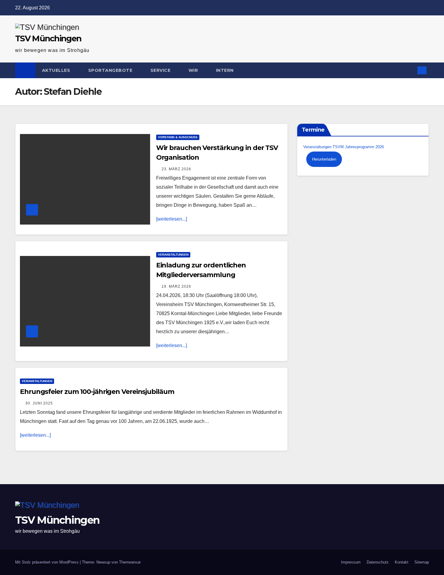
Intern (225, 70)
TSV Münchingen (48, 38)
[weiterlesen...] (171, 219)
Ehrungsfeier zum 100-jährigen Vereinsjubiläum (97, 392)
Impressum (351, 562)
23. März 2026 (176, 169)
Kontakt (401, 562)
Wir (193, 70)
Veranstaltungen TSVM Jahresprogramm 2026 (343, 147)
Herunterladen (324, 159)
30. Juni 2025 (39, 403)
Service (161, 70)
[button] (410, 70)
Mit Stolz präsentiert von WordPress (47, 562)
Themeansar (130, 562)
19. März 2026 (176, 286)
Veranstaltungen (173, 254)
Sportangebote (111, 70)
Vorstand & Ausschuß (178, 137)
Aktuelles (57, 70)
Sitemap (421, 562)
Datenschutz (378, 562)
